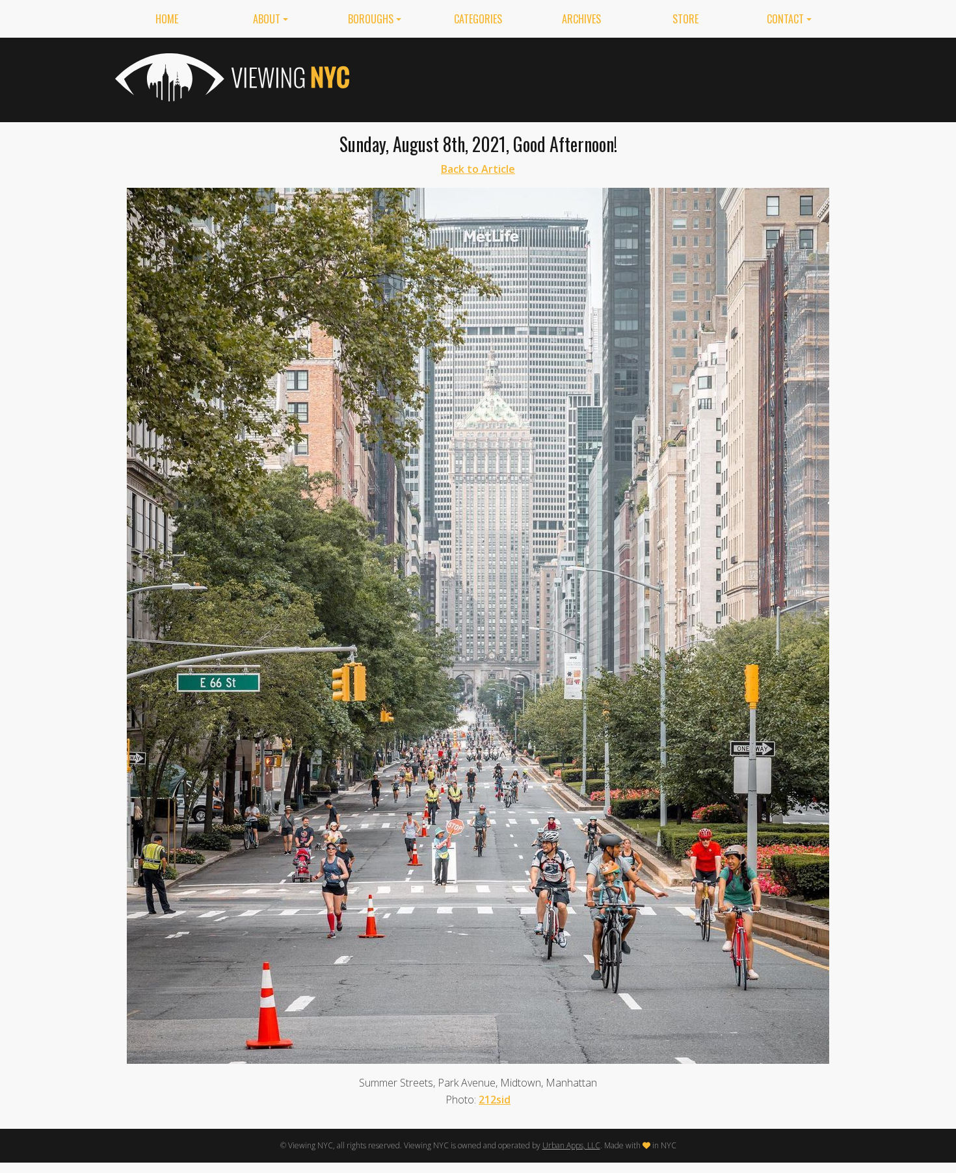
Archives (581, 19)
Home (166, 19)
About (266, 19)
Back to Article (478, 169)
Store (685, 19)
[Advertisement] (604, 77)
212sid (495, 1099)
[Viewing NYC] (231, 77)
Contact (785, 19)
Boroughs (370, 19)
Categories (478, 19)
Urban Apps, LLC (571, 1145)
